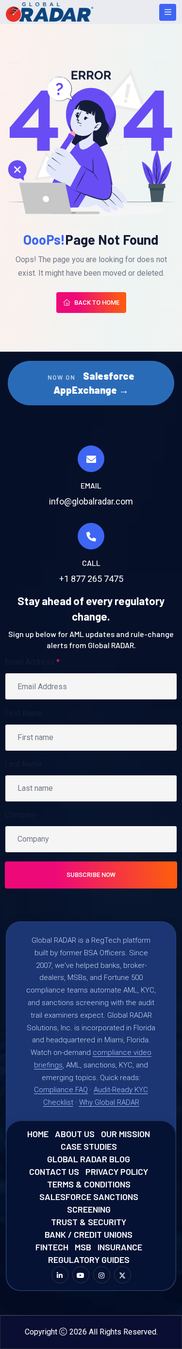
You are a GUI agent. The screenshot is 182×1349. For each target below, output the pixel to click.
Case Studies (89, 1146)
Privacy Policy (116, 1171)
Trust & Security (88, 1221)
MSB (83, 1247)
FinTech (51, 1247)
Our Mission (125, 1133)
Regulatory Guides (89, 1259)
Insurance (120, 1247)
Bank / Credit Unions (88, 1234)
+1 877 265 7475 (91, 579)
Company (20, 814)
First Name (23, 713)
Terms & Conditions (89, 1184)
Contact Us (54, 1171)
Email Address (32, 662)
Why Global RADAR (109, 1102)
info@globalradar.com (91, 501)
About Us (75, 1133)
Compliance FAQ (61, 1089)
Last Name (23, 764)
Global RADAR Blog (88, 1159)
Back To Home (96, 302)
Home (38, 1133)
